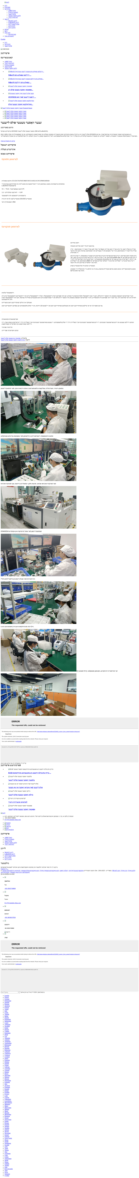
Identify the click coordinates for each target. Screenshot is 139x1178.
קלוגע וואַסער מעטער (14, 16)
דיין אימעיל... (4, 869)
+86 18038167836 (10, 917)
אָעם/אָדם (7, 7)
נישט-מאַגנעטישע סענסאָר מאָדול (49, 870)
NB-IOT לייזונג (12, 21)
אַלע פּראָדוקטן (5, 872)
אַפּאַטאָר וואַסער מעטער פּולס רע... (20, 90)
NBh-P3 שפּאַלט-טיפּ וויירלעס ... (19, 82)
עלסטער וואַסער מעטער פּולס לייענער (21, 780)
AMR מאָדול (12, 10)
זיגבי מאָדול (124, 870)
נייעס (6, 31)
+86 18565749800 (10, 888)
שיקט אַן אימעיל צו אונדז (8, 141)
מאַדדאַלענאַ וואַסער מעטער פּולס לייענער (13, 340)
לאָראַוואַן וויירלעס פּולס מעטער (11, 870)
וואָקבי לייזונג (12, 27)
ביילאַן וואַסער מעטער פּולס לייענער (20, 795)
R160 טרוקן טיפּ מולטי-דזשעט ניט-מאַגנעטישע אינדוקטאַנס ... (29, 773)
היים (6, 5)
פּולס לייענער (12, 14)
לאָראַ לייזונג (11, 26)
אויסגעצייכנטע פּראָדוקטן (76, 870)
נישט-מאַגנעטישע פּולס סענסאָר (30, 870)
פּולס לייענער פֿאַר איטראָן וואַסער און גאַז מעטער (25, 787)
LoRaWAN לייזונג (13, 22)
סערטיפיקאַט (12, 34)
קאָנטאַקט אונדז (9, 36)
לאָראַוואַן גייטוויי (13, 17)
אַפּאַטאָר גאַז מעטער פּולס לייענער (11, 338)
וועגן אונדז (7, 32)
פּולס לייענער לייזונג (13, 24)
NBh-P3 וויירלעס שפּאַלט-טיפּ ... (19, 75)
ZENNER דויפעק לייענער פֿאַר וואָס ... (22, 97)
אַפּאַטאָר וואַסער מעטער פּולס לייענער (21, 809)
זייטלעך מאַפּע (64, 870)
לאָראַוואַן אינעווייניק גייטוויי (17, 802)
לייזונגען (7, 19)
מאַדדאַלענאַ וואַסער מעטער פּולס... (20, 104)
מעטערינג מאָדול (13, 12)
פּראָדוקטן (7, 9)
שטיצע (7, 29)
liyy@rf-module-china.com (13, 819)
